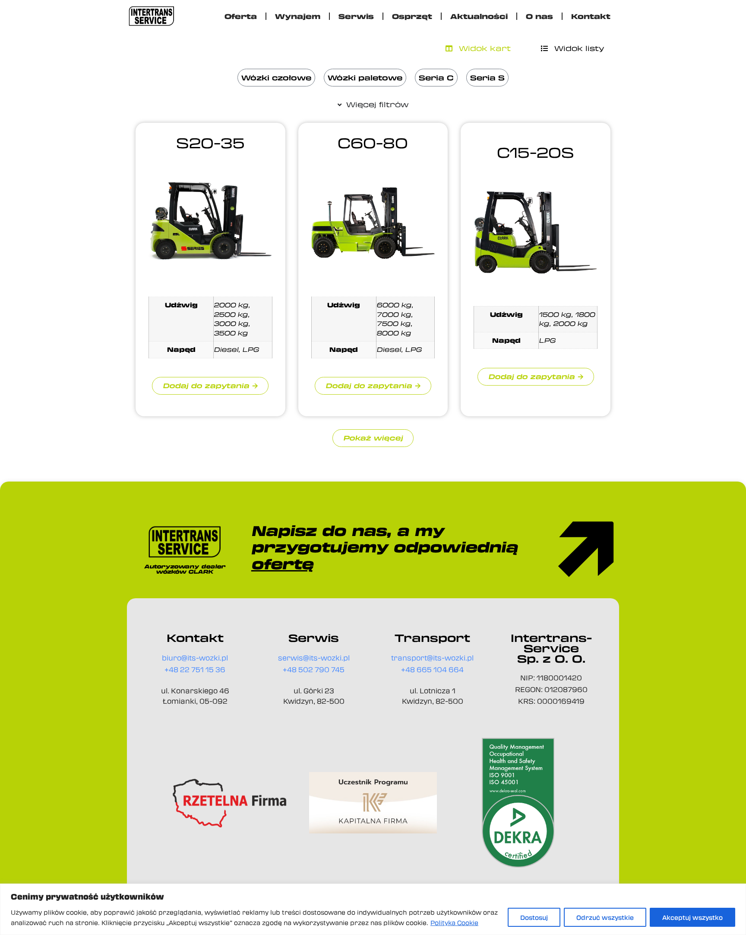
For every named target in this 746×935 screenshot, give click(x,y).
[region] (373, 909)
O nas (539, 16)
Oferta (240, 16)
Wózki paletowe (365, 78)
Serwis (356, 16)
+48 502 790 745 (314, 669)
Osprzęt (412, 16)
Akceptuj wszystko (692, 917)
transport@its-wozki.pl (432, 658)
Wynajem (297, 16)
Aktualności (479, 16)
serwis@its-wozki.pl (314, 658)
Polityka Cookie (454, 922)
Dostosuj (534, 917)
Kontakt (590, 16)
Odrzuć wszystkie (605, 917)
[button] (373, 438)
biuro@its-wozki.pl (195, 658)
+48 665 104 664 (432, 669)
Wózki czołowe (276, 78)
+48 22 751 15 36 (194, 669)
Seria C (436, 78)
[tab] (478, 48)
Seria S (487, 78)
